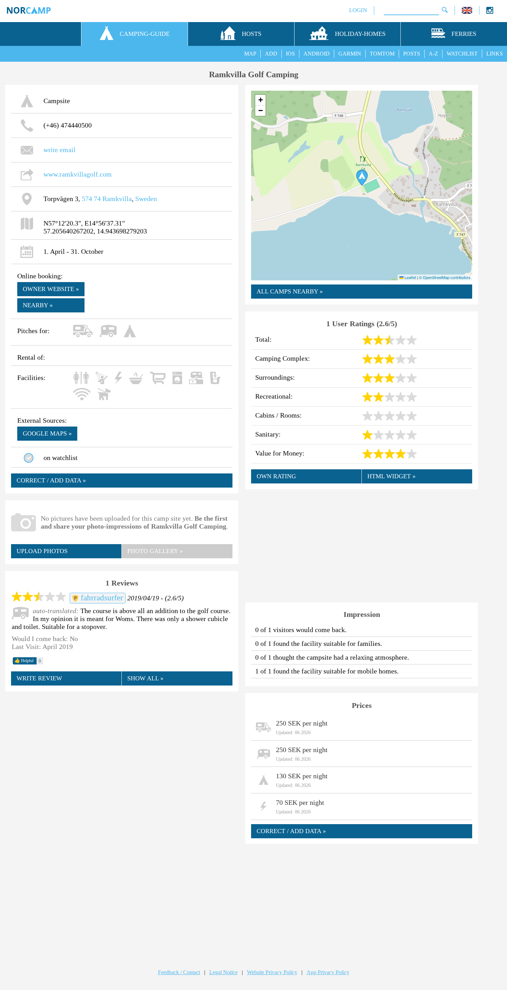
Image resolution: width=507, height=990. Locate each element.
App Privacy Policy (328, 972)
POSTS (411, 54)
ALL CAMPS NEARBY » (290, 291)
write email (59, 149)
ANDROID (317, 54)
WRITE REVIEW (39, 678)
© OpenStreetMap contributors (444, 277)
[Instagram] (489, 12)
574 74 (91, 198)
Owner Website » (51, 289)
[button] (362, 178)
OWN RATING (276, 476)
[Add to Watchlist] (28, 458)
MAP (250, 54)
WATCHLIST (462, 54)
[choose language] (467, 12)
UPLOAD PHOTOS (42, 551)
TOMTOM (382, 54)
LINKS (494, 54)
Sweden (146, 198)
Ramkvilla (117, 198)
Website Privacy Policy (272, 972)
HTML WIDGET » (391, 476)
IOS (290, 54)
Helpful (23, 660)
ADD (271, 54)
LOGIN (358, 10)
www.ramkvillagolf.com (77, 174)
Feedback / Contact (179, 972)
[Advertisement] (121, 747)
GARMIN (349, 54)
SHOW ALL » (145, 678)
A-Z (433, 54)
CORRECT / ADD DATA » (51, 480)
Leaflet (410, 277)
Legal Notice (223, 972)
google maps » (47, 433)
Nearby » (38, 305)
